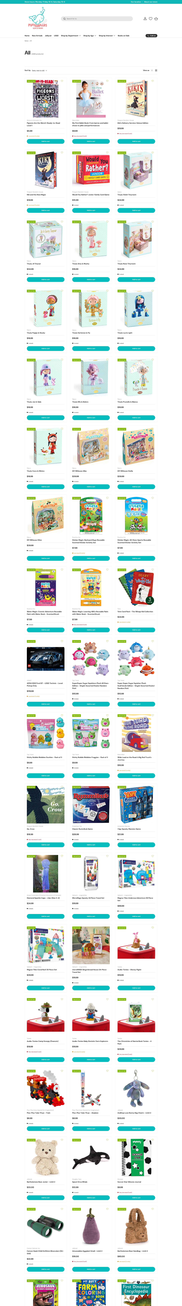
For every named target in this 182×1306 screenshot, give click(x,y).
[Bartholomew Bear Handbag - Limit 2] (136, 1227)
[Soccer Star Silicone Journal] (136, 1157)
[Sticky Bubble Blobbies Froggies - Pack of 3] (91, 733)
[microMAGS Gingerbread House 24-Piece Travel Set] (91, 945)
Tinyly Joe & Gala (34, 402)
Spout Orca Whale (79, 1182)
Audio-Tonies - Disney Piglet (129, 970)
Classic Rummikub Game (82, 829)
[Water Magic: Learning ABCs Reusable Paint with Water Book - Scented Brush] (91, 587)
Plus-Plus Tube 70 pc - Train (38, 1113)
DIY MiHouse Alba (79, 471)
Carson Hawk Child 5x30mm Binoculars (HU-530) (45, 1252)
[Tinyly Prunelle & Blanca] (136, 377)
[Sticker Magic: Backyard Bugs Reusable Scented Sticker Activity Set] (91, 515)
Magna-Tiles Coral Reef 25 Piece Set (42, 970)
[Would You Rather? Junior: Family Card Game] (91, 170)
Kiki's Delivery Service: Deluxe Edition (133, 123)
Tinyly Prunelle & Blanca (128, 402)
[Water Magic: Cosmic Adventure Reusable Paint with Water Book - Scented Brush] (45, 587)
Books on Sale (123, 36)
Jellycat (48, 36)
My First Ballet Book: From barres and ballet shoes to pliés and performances (90, 124)
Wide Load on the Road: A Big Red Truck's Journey (134, 758)
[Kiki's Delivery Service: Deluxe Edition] (136, 99)
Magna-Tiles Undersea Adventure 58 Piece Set (135, 899)
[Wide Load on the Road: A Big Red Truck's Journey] (136, 733)
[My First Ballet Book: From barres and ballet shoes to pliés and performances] (91, 99)
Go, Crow (30, 829)
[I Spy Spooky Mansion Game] (136, 804)
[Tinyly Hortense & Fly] (91, 308)
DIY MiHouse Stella (125, 471)
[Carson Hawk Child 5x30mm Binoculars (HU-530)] (45, 1227)
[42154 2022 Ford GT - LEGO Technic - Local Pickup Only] (45, 659)
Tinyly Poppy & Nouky (36, 333)
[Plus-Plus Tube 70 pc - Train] (45, 1088)
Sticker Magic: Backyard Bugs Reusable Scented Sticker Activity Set (88, 541)
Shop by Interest (106, 36)
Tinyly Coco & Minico (35, 471)
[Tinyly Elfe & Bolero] (91, 377)
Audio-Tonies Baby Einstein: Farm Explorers (90, 1041)
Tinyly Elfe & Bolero (80, 402)
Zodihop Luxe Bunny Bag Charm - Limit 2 (134, 1113)
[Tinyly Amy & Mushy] (91, 239)
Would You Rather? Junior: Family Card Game (90, 195)
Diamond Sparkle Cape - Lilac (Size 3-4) (43, 898)
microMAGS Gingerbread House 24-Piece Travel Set (89, 971)
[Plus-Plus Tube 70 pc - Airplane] (91, 1088)
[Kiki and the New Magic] (45, 170)
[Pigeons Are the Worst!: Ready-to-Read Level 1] (45, 99)
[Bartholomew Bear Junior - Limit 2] (45, 1157)
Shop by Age (88, 36)
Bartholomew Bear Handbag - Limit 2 (133, 1251)
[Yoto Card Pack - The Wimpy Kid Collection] (136, 587)
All (31, 41)
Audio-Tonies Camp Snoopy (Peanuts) (42, 1041)
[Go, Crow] (45, 804)
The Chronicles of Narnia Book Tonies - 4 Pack (134, 1042)
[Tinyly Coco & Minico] (45, 446)
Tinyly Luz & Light (125, 333)
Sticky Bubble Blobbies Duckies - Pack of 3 (44, 757)
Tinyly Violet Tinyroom (127, 195)
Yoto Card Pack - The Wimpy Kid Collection (135, 611)
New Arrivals (37, 36)
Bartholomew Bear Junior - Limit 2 (41, 1182)
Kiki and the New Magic (36, 195)
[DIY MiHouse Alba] (91, 446)
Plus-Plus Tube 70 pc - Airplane (85, 1113)
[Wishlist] (150, 18)
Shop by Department (69, 36)
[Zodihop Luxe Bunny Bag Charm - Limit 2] (136, 1088)
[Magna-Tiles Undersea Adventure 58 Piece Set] (136, 874)
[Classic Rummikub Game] (91, 804)
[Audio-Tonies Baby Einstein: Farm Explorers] (91, 1017)
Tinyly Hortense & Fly (81, 333)
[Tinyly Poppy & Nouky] (45, 308)
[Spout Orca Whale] (91, 1157)
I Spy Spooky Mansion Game (129, 829)
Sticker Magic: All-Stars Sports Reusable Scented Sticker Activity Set (134, 541)
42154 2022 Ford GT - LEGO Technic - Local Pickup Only (45, 684)
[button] (156, 18)
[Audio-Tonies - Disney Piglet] (136, 945)
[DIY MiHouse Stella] (136, 446)
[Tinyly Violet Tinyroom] (136, 170)
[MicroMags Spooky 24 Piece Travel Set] (91, 874)
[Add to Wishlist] (61, 80)
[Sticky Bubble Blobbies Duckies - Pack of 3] (45, 733)
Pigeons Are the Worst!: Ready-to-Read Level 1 (43, 124)
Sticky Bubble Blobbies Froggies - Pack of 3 (90, 757)
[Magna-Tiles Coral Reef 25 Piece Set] (45, 945)
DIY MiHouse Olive (34, 540)
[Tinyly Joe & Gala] (45, 377)
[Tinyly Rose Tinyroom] (136, 239)
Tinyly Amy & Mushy (80, 264)
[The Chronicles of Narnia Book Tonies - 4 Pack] (136, 1017)
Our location (136, 2)
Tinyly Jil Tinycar (34, 264)
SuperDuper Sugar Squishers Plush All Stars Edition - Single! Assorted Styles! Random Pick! (90, 685)
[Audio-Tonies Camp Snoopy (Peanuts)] (45, 1017)
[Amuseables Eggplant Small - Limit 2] (91, 1227)
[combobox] (97, 18)
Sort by (28, 70)
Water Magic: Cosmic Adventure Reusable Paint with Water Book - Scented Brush (44, 612)
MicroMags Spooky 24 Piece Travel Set (88, 898)
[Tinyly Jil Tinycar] (45, 239)
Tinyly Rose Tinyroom (127, 264)
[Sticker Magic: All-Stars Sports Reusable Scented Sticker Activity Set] (136, 515)
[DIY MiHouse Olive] (45, 515)
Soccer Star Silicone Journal (129, 1182)
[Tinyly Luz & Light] (136, 308)
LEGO (56, 36)
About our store (150, 2)
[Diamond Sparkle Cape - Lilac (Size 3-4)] (45, 874)
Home (27, 36)
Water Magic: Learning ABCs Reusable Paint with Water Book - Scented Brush (90, 612)
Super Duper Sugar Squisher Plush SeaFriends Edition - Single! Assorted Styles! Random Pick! (136, 685)
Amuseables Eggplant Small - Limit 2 (87, 1251)
